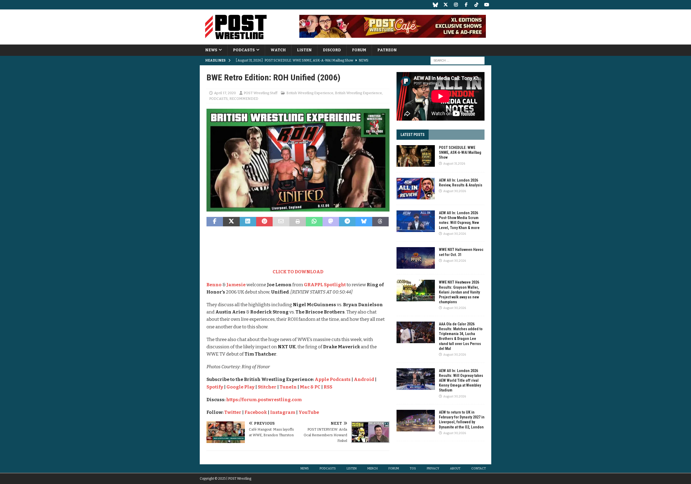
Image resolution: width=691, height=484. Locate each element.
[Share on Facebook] (214, 222)
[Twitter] (445, 4)
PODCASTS (244, 50)
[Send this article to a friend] (281, 222)
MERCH (372, 468)
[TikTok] (476, 4)
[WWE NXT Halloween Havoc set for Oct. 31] (416, 258)
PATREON (387, 50)
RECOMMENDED (243, 99)
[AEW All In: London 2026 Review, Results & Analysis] (416, 188)
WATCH (278, 50)
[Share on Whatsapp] (314, 222)
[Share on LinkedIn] (248, 222)
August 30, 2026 (454, 191)
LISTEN (304, 50)
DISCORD (332, 50)
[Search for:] (458, 60)
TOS (413, 468)
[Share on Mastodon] (331, 222)
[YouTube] (486, 4)
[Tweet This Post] (231, 222)
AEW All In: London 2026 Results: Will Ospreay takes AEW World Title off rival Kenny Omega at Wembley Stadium (461, 381)
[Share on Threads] (380, 222)
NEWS (211, 50)
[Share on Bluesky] (363, 222)
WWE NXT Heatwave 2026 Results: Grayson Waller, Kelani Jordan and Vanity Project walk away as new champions (459, 292)
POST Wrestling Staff (260, 93)
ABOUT (455, 468)
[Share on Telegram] (347, 222)
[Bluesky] (435, 4)
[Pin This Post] (264, 222)
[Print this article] (297, 222)
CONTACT (478, 468)
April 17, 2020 (225, 93)
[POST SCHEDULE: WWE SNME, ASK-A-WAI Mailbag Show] (416, 156)
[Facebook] (466, 4)
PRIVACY (433, 468)
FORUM (359, 50)
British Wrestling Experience (309, 93)
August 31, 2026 (454, 163)
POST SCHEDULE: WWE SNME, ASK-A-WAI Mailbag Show (460, 152)
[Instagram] (455, 4)
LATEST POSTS (413, 134)
